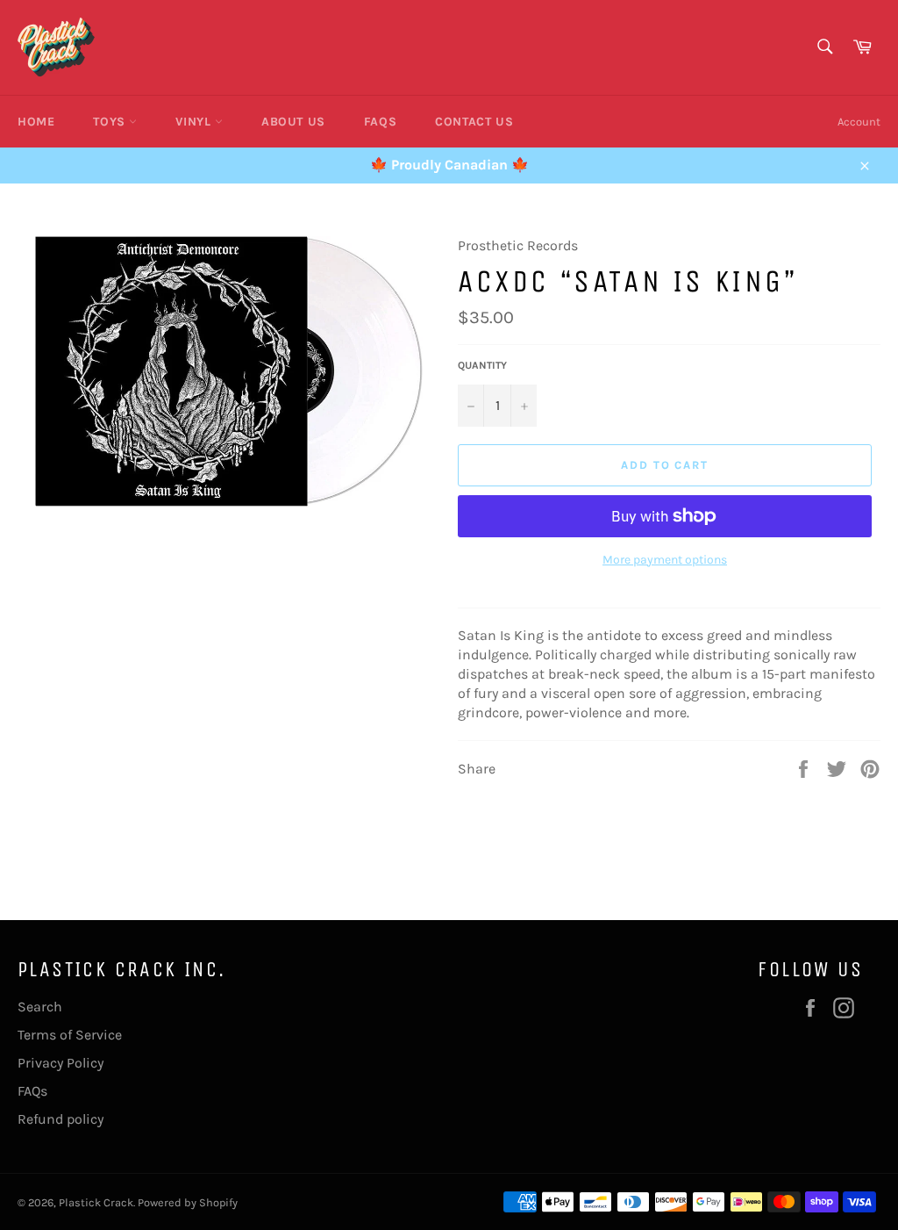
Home (36, 121)
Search (40, 1006)
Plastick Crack (96, 1202)
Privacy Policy (60, 1062)
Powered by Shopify (188, 1202)
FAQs (380, 121)
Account (858, 121)
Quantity (482, 365)
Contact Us (474, 121)
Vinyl (195, 121)
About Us (293, 121)
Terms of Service (70, 1034)
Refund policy (60, 1119)
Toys (111, 121)
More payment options (664, 559)
